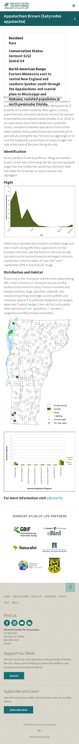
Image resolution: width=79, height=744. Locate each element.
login (39, 730)
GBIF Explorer (21, 596)
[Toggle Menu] (73, 5)
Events (63, 596)
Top (70, 588)
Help (6, 602)
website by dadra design (39, 737)
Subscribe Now (18, 710)
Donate (14, 675)
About (15, 602)
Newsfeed (50, 596)
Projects (36, 596)
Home (7, 596)
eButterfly (55, 498)
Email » (8, 643)
